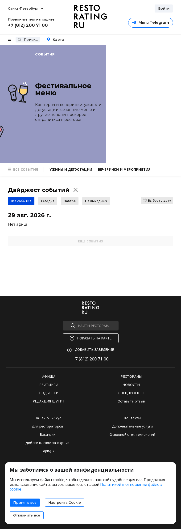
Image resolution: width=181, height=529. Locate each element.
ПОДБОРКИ (49, 393)
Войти (163, 8)
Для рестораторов (47, 426)
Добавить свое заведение (47, 442)
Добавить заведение (94, 349)
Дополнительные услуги (132, 426)
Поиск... (31, 40)
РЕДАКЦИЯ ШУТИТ (49, 401)
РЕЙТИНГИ (48, 384)
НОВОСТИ (131, 384)
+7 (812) (90, 359)
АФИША (48, 376)
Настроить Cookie (64, 502)
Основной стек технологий (132, 434)
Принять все (25, 502)
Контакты (132, 418)
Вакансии (48, 434)
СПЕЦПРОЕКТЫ (131, 393)
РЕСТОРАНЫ (131, 376)
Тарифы (47, 451)
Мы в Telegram (153, 22)
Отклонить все (26, 515)
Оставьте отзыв (131, 401)
